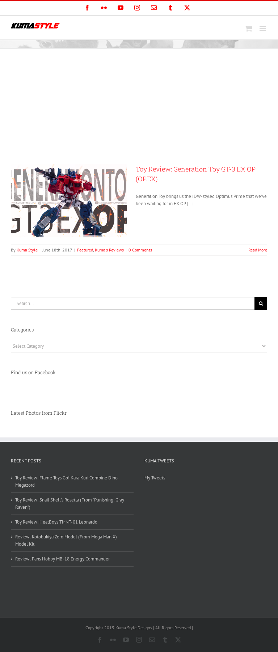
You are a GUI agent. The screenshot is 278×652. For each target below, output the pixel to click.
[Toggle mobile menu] (263, 28)
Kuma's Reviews (109, 250)
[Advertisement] (139, 102)
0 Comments (140, 250)
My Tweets (154, 478)
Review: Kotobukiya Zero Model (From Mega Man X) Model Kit (66, 540)
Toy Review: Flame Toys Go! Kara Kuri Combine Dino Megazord (66, 481)
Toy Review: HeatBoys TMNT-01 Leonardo (56, 522)
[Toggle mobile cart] (248, 28)
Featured (85, 250)
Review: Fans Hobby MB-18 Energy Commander (62, 559)
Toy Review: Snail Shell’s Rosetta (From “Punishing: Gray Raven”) (69, 503)
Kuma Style (27, 250)
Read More (257, 250)
